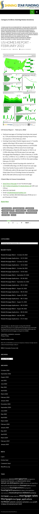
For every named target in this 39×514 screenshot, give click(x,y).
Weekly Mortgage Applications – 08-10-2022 (14, 305)
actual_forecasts (5, 479)
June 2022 (4, 384)
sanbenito (13, 502)
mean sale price (32, 210)
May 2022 (4, 387)
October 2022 (5, 370)
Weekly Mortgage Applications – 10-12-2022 (14, 265)
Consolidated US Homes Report (11, 27)
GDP (8, 485)
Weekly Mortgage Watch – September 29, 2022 (15, 275)
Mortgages (21, 33)
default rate (5, 483)
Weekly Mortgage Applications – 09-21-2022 (14, 285)
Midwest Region (11, 33)
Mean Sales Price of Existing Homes (17, 31)
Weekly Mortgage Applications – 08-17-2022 (14, 298)
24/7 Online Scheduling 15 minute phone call (17, 186)
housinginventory (17, 488)
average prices (7, 208)
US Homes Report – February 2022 (16, 44)
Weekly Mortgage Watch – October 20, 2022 (14, 255)
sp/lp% (35, 502)
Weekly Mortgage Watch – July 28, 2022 (13, 315)
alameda (11, 479)
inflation (23, 490)
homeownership (16, 485)
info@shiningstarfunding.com (16, 192)
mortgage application (17, 212)
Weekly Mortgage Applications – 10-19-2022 (14, 258)
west (20, 504)
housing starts (21, 210)
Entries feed (4, 460)
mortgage (5, 496)
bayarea (3, 481)
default (28, 481)
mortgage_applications (22, 499)
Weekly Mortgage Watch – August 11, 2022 (14, 302)
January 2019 (5, 444)
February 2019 (5, 441)
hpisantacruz (17, 490)
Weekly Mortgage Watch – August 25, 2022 (14, 288)
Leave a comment (26, 49)
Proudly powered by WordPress (9, 511)
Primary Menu (36, 12)
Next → (28, 223)
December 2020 (5, 404)
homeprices (25, 485)
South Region (18, 34)
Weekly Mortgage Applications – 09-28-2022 (14, 278)
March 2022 (4, 394)
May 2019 (4, 431)
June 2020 (4, 411)
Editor (16, 49)
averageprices (20, 478)
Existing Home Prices (16, 28)
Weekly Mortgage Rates (18, 37)
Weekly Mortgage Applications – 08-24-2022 (14, 292)
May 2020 (4, 414)
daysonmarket (21, 481)
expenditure (35, 483)
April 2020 (4, 417)
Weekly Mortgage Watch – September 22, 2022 (15, 282)
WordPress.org (5, 467)
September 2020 (6, 407)
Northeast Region (31, 33)
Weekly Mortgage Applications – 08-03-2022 (14, 312)
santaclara (25, 502)
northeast (6, 215)
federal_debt (4, 485)
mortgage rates (31, 212)
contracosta (10, 481)
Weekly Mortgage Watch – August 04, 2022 (14, 308)
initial (26, 490)
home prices (29, 208)
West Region (17, 39)
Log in (2, 456)
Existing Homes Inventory (9, 30)
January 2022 (5, 400)
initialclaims (31, 490)
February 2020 (5, 424)
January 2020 (5, 427)
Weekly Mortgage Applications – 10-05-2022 (14, 271)
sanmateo (19, 502)
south (14, 215)
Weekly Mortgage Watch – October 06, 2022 (14, 268)
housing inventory (8, 210)
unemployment (13, 504)
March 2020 (4, 421)
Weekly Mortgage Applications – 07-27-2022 (14, 319)
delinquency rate (16, 483)
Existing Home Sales (30, 28)
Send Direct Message (10, 183)
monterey (33, 493)
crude (15, 481)
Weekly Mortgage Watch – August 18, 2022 (14, 295)
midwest (5, 212)
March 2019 (4, 437)
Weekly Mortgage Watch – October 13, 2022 (14, 261)
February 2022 (5, 397)
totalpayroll (4, 504)
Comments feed (6, 463)
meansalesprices (15, 493)
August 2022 (5, 377)
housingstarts (6, 490)
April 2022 (4, 390)
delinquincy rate (19, 208)
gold (11, 485)
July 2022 (4, 380)
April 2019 (4, 434)
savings (31, 502)
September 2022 (6, 374)
